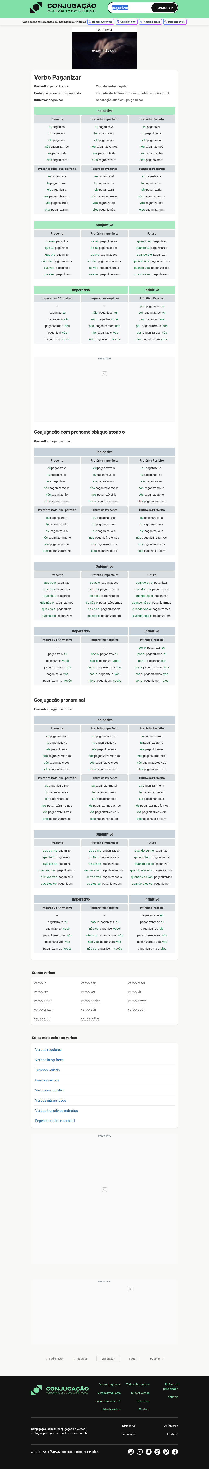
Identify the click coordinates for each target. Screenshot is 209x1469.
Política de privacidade (170, 1386)
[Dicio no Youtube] (140, 1452)
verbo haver (137, 1001)
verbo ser (88, 983)
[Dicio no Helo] (149, 1452)
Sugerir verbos (140, 1392)
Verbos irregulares (49, 1060)
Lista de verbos (111, 1409)
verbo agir (42, 1018)
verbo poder (90, 1001)
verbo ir (40, 983)
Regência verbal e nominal (55, 1121)
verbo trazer (43, 1009)
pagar (133, 1358)
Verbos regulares (48, 1050)
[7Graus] (55, 1451)
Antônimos (171, 1425)
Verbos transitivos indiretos (56, 1110)
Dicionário (128, 1425)
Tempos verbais (47, 1070)
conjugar (164, 8)
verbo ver (88, 992)
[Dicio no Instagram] (131, 1452)
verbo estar (43, 1001)
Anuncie (173, 1397)
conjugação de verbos (71, 1429)
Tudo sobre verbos (137, 1384)
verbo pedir (137, 1009)
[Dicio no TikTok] (157, 1452)
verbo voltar (90, 1018)
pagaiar (82, 1358)
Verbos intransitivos (50, 1100)
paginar (155, 1358)
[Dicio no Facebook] (175, 1452)
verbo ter (41, 992)
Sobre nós (143, 1401)
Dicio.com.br (80, 1433)
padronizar (56, 1358)
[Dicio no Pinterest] (166, 1452)
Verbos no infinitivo (50, 1090)
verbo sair (88, 1009)
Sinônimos (128, 1434)
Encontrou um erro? (108, 1401)
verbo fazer (136, 983)
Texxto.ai (172, 1434)
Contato (144, 1409)
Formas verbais (47, 1080)
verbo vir (134, 992)
